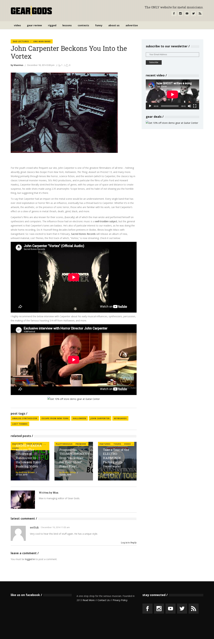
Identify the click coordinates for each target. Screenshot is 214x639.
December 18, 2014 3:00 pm (41, 65)
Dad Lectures (21, 41)
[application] (172, 94)
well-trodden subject (106, 221)
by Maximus (17, 65)
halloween (79, 418)
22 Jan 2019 (108, 474)
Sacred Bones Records (83, 233)
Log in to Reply (129, 542)
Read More (89, 600)
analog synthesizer (24, 418)
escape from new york (55, 418)
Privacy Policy (120, 600)
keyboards (120, 418)
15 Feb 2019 (65, 474)
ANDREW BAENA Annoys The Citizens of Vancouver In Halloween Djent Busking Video (29, 456)
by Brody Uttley (67, 472)
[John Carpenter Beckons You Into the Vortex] (23, 499)
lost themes (20, 424)
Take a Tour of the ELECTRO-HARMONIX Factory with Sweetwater (116, 458)
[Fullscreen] (194, 106)
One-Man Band (41, 41)
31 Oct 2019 (21, 474)
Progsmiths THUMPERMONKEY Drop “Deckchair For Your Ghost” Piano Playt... (74, 458)
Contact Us (104, 600)
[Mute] (189, 106)
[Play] (150, 106)
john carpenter (100, 418)
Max (56, 492)
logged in (30, 559)
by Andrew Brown (25, 472)
